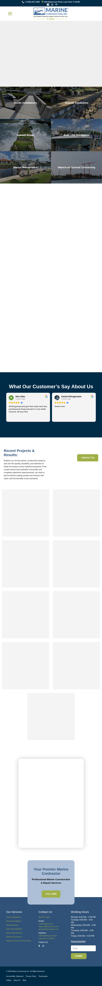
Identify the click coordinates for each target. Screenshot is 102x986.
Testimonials (43, 976)
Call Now (51, 894)
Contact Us (87, 458)
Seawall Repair (12, 925)
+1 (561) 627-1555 (32, 2)
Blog (24, 980)
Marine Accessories (14, 937)
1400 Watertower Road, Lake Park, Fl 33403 (61, 2)
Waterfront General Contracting (18, 941)
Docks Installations (13, 917)
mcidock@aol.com (46, 924)
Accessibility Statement (14, 976)
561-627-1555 (44, 917)
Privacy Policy (31, 976)
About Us (17, 980)
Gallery (8, 980)
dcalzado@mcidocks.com (49, 929)
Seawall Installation (13, 921)
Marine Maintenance (14, 933)
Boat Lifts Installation (14, 929)
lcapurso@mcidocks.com (48, 926)
